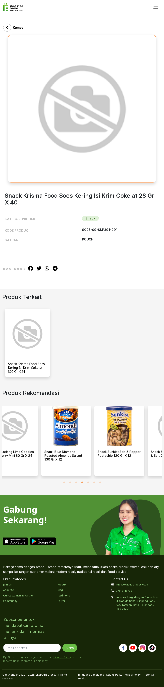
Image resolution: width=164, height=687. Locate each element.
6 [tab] (94, 482)
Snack (90, 218)
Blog (60, 590)
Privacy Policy (62, 657)
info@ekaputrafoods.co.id (132, 584)
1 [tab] (64, 482)
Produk (61, 584)
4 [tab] (82, 482)
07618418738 (124, 590)
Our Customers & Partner (18, 595)
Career (61, 601)
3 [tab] (76, 482)
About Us (8, 590)
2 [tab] (70, 482)
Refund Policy (114, 674)
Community (10, 601)
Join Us (7, 584)
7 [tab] (100, 482)
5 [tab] (88, 482)
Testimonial (64, 595)
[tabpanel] (29, 442)
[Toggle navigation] (156, 7)
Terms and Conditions (91, 674)
